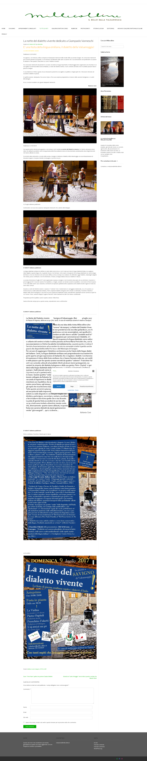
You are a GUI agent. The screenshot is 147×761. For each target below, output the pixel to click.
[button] (93, 371)
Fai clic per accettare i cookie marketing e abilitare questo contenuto (60, 116)
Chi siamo (12, 28)
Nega (72, 386)
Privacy (76, 390)
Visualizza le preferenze (86, 386)
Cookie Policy (71, 390)
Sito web (25, 717)
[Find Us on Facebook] (119, 759)
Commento (27, 689)
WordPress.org (98, 748)
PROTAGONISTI (85, 28)
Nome (25, 707)
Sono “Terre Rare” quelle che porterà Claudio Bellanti (37, 676)
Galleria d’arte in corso (60, 28)
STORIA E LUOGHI (98, 28)
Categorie (37, 669)
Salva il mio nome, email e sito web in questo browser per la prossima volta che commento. (51, 722)
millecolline (40, 44)
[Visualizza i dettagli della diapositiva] (112, 72)
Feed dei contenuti (99, 744)
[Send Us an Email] (114, 759)
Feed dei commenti (99, 746)
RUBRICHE (74, 28)
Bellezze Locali (31, 669)
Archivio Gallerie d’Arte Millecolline (130, 28)
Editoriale (110, 28)
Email (24, 712)
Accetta (59, 386)
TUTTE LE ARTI (43, 28)
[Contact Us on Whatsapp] (117, 759)
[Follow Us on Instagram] (122, 759)
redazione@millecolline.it (114, 166)
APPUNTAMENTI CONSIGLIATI (27, 28)
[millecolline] (73, 15)
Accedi (95, 743)
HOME (3, 28)
